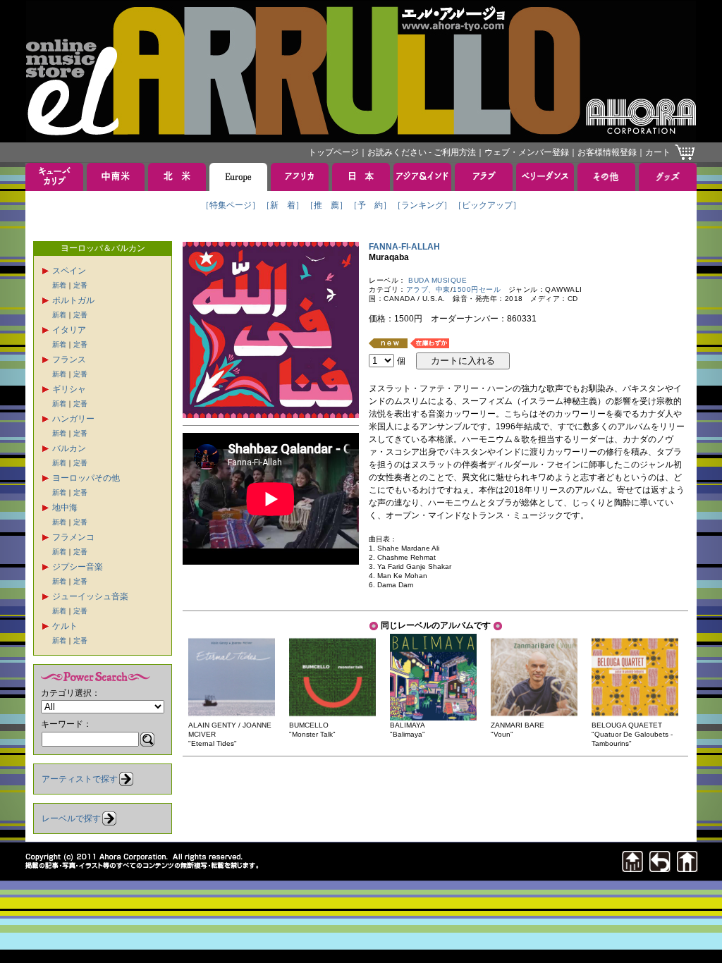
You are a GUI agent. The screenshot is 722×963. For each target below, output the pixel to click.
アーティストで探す (80, 779)
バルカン (69, 448)
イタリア (69, 330)
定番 (80, 285)
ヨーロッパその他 (86, 478)
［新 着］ (283, 205)
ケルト (65, 626)
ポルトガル (73, 300)
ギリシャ (69, 389)
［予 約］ (370, 205)
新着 (59, 285)
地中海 (65, 508)
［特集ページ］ (230, 205)
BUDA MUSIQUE (437, 280)
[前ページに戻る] (660, 868)
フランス (69, 359)
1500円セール (477, 289)
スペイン (69, 271)
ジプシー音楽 (77, 567)
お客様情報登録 (607, 152)
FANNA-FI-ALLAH (408, 247)
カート (658, 152)
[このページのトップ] (632, 868)
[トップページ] (687, 868)
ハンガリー (73, 419)
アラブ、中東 (428, 289)
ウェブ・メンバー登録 (526, 152)
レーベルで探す (71, 818)
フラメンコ (73, 537)
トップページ (333, 152)
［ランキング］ (422, 205)
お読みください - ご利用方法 (421, 152)
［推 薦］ (326, 205)
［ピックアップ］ (487, 205)
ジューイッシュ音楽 (90, 596)
